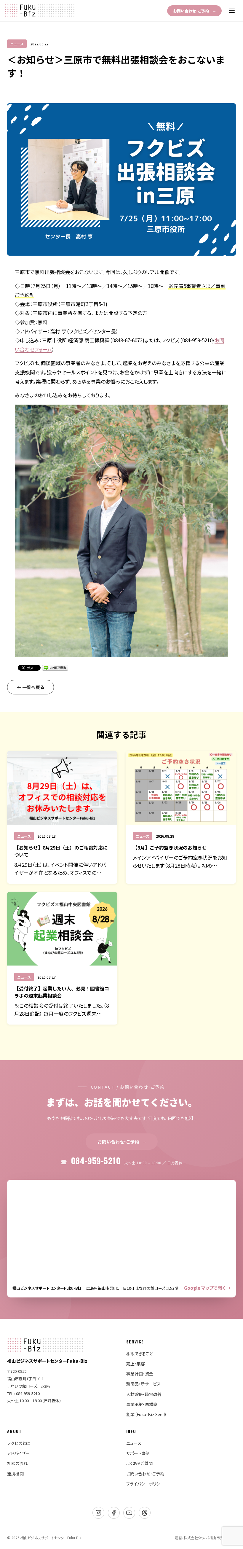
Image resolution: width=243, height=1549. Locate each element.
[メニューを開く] (231, 10)
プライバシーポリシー (145, 1484)
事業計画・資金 (139, 1374)
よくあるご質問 (139, 1463)
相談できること (139, 1353)
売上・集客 (135, 1364)
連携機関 (15, 1474)
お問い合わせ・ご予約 (194, 11)
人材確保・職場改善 (144, 1394)
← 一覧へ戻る (30, 687)
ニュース (133, 1443)
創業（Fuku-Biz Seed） (146, 1414)
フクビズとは (18, 1443)
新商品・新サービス (143, 1384)
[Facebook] (114, 1513)
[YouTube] (129, 1513)
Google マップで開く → (207, 1288)
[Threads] (145, 1513)
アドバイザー (18, 1453)
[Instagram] (98, 1513)
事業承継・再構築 (141, 1404)
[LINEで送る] (55, 668)
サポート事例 (138, 1453)
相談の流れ (17, 1463)
